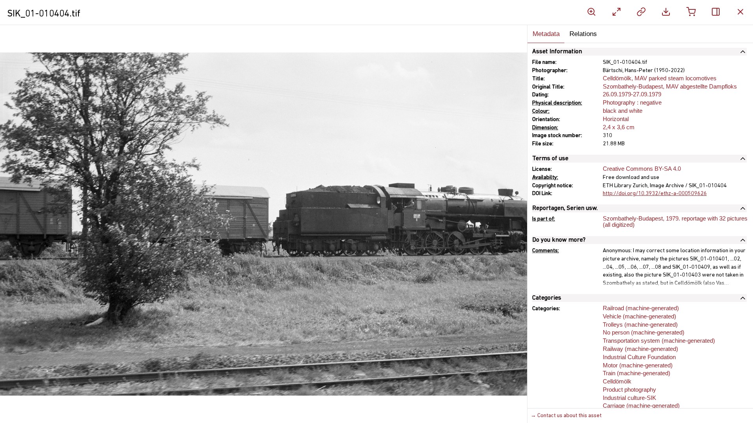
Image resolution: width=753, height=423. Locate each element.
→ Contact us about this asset (566, 416)
